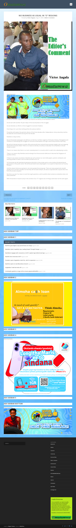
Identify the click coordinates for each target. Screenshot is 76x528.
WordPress (22, 526)
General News (53, 466)
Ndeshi (52, 476)
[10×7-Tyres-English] (38, 433)
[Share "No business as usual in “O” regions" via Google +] (34, 187)
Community (53, 453)
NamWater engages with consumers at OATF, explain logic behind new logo (25, 253)
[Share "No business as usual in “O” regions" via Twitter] (31, 187)
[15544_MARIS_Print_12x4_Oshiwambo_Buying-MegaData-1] (38, 394)
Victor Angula (31, 18)
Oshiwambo (53, 483)
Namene (52, 470)
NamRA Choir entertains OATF (13, 256)
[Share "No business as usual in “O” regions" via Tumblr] (37, 187)
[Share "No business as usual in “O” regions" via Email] (49, 187)
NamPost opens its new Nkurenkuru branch (16, 264)
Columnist (52, 450)
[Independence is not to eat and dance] (46, 213)
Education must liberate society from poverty (12, 218)
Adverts (52, 447)
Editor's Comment (49, 18)
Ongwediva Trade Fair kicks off (13, 267)
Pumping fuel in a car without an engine (28, 218)
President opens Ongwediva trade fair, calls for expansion (20, 260)
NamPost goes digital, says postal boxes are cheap (18, 245)
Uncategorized (53, 489)
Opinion (52, 480)
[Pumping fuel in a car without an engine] (29, 211)
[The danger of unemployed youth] (63, 213)
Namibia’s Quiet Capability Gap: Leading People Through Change (22, 249)
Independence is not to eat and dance (46, 221)
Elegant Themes (11, 526)
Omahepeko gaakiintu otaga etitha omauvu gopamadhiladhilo (21, 271)
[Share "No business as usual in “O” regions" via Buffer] (46, 187)
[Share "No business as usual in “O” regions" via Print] (52, 187)
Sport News (53, 486)
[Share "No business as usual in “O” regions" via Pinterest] (40, 187)
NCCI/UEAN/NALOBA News (55, 473)
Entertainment (53, 463)
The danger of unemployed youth (63, 222)
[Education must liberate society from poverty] (12, 211)
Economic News (53, 457)
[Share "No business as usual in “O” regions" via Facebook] (28, 187)
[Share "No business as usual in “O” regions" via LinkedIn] (43, 187)
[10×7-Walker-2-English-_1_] (38, 118)
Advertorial (53, 444)
